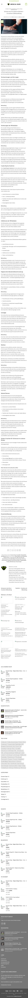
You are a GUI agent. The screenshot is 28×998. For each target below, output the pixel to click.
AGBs (2, 965)
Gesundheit (13, 8)
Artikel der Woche (22, 742)
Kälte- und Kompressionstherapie (7, 752)
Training (7, 561)
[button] (2, 4)
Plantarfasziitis (4, 759)
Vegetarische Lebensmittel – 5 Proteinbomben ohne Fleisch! (21, 650)
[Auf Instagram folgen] (4, 923)
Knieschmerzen (4, 750)
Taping (19, 765)
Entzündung (3, 748)
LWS (17, 557)
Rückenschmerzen (5, 558)
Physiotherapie (21, 557)
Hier (10, 458)
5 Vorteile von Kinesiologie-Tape (6, 630)
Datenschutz (4, 960)
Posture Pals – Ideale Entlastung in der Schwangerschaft (19, 608)
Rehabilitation (14, 9)
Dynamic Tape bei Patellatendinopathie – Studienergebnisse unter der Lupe (14, 732)
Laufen (22, 752)
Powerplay (10, 759)
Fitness (8, 557)
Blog (14, 994)
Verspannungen (18, 561)
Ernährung (9, 748)
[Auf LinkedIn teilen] (20, 550)
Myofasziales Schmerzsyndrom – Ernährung (5, 606)
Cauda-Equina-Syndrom (8, 168)
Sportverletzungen (4, 765)
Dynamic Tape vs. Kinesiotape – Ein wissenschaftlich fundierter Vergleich (13, 721)
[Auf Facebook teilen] (10, 550)
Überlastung (23, 767)
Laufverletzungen (16, 754)
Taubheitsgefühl (23, 560)
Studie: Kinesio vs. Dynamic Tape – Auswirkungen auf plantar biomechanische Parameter (16, 727)
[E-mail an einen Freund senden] (15, 550)
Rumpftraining (18, 558)
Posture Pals (11, 993)
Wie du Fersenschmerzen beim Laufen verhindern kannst (6, 651)
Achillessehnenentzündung (13, 742)
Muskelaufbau (19, 8)
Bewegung (25, 556)
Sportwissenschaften (16, 560)
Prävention (15, 759)
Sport (9, 763)
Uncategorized (4, 799)
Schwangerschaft (5, 791)
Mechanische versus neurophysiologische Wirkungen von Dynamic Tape (14, 716)
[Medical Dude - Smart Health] (14, 4)
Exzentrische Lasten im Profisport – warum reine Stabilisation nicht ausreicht (16, 710)
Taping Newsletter (19, 993)
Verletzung (11, 767)
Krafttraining (10, 750)
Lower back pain (13, 557)
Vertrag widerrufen (5, 962)
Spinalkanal (9, 560)
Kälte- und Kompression (18, 750)
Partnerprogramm (5, 963)
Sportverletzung (20, 763)
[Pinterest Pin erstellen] (17, 550)
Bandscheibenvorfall (18, 556)
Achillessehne (3, 742)
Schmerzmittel (4, 560)
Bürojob (5, 557)
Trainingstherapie (4, 767)
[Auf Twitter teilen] (13, 550)
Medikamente (23, 754)
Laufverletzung (9, 754)
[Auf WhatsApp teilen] (8, 550)
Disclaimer (3, 967)
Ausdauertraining (11, 744)
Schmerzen (24, 558)
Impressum (3, 958)
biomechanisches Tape (10, 746)
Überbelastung (12, 561)
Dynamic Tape (8, 8)
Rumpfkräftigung (12, 558)
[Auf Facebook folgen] (2, 923)
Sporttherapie (13, 763)
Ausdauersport (4, 744)
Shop (25, 993)
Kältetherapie (17, 752)
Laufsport (3, 754)
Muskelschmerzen (11, 757)
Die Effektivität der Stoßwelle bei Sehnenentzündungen (21, 629)
